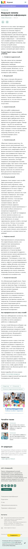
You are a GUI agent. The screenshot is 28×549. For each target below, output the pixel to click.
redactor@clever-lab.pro (8, 458)
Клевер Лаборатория (6, 17)
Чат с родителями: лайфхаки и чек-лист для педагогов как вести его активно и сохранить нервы (18, 437)
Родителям (4, 499)
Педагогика (6, 386)
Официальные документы (9, 505)
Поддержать (6, 489)
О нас (3, 502)
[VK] (2, 486)
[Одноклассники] (12, 486)
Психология (16, 386)
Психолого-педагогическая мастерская (13, 389)
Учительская (4, 10)
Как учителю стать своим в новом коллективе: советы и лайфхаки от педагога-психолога (17, 427)
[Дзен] (8, 486)
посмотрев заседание (13, 374)
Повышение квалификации (8, 6)
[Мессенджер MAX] (15, 486)
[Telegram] (5, 486)
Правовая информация (8, 508)
